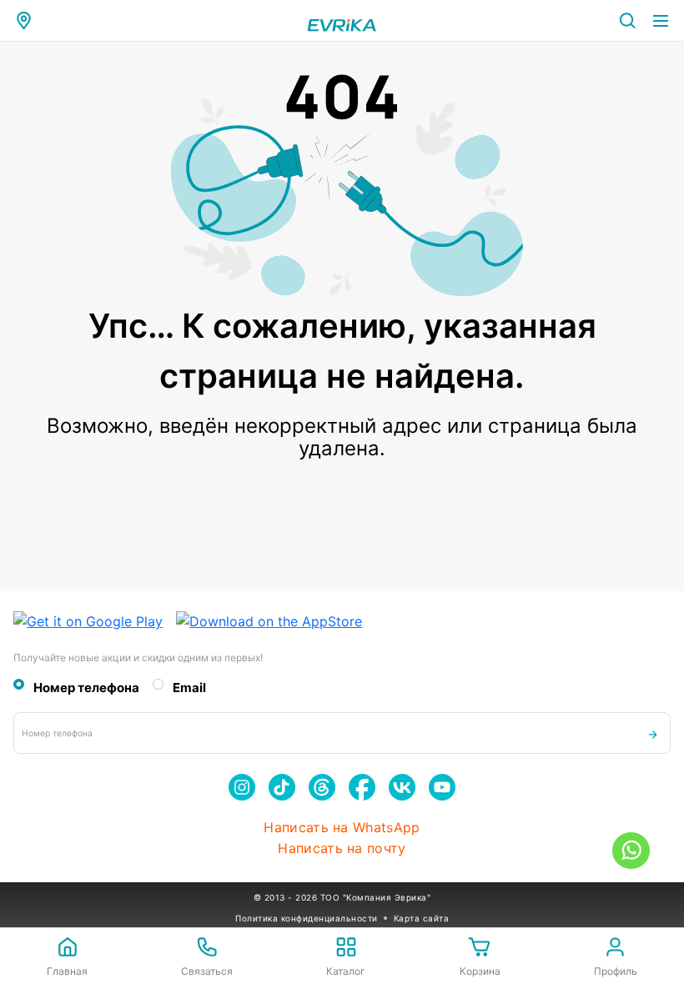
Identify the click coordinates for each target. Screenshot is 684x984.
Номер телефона (86, 688)
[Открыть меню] (661, 21)
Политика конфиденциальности (306, 918)
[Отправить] (652, 733)
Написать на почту (341, 848)
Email (189, 688)
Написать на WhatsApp (342, 828)
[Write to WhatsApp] (631, 850)
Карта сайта (422, 918)
